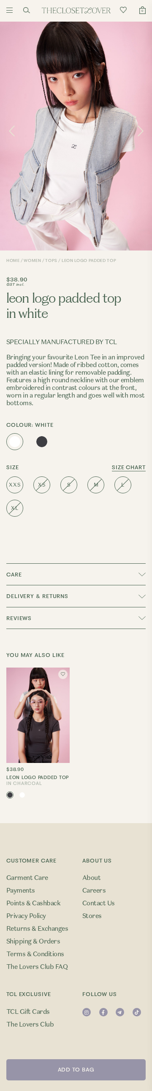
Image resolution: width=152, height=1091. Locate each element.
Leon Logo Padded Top (37, 780)
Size (76, 467)
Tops (51, 260)
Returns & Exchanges (37, 928)
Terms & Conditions (35, 954)
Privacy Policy (26, 916)
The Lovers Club (30, 1024)
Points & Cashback (33, 903)
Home (13, 260)
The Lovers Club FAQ (37, 967)
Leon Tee (87, 357)
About (91, 878)
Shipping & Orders (33, 941)
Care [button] (14, 574)
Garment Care (27, 878)
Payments (20, 890)
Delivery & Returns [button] (37, 596)
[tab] (76, 574)
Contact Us (98, 903)
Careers (94, 890)
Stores (92, 916)
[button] (76, 618)
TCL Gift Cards (28, 1012)
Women (32, 260)
